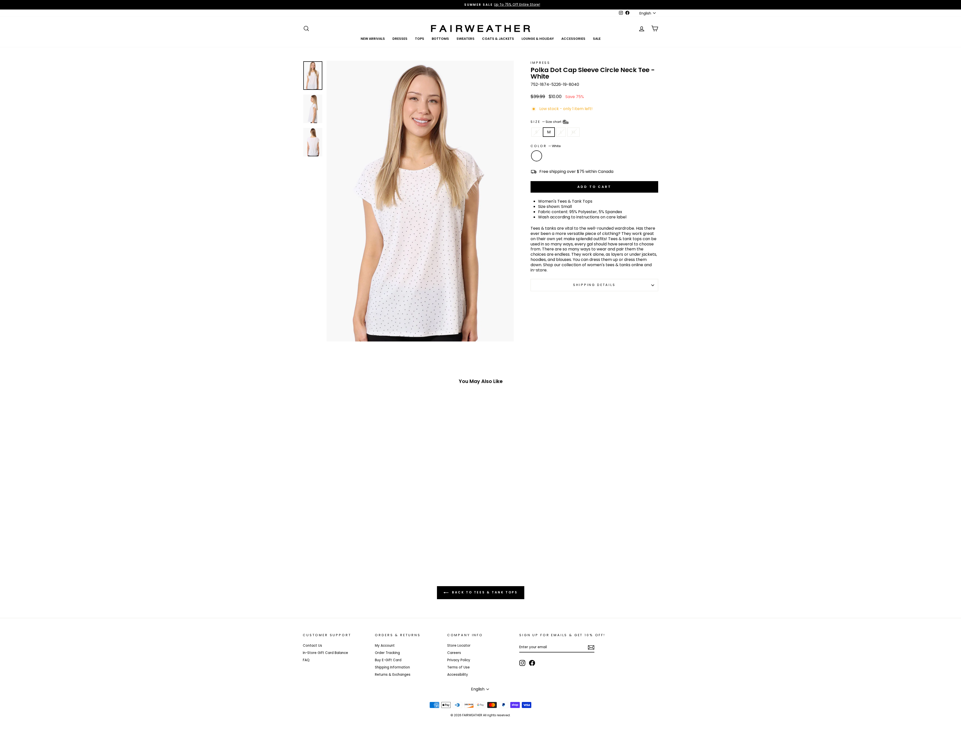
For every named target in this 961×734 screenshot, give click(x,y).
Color (546, 146)
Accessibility (457, 674)
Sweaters (465, 38)
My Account (385, 645)
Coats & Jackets (498, 38)
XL (573, 132)
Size (546, 121)
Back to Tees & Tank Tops (484, 592)
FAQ (306, 660)
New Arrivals (373, 38)
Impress (540, 63)
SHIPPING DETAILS (594, 285)
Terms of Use (458, 667)
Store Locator (458, 645)
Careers (454, 652)
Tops (419, 38)
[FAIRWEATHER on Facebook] (532, 663)
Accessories (573, 38)
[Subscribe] (591, 647)
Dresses (399, 38)
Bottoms (440, 38)
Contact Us (312, 645)
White (537, 156)
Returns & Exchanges (392, 674)
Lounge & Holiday (538, 38)
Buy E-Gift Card (388, 660)
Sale (597, 38)
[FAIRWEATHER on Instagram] (522, 663)
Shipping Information (392, 667)
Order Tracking (387, 652)
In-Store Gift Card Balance (325, 652)
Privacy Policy (458, 660)
